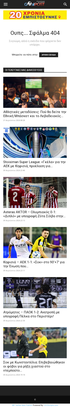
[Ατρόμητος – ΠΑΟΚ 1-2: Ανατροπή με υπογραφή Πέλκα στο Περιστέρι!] (35, 292)
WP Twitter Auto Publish (22, 405)
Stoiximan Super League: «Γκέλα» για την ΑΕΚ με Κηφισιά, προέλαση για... (34, 164)
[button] (5, 4)
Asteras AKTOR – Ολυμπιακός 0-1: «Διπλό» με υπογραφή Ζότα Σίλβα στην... (34, 214)
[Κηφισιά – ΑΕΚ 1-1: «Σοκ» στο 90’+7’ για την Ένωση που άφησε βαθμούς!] (35, 242)
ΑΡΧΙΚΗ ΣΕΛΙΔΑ (49, 55)
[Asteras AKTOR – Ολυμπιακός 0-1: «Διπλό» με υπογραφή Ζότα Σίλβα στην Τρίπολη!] (35, 192)
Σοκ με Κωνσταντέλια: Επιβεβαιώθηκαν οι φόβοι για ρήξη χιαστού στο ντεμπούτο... (34, 366)
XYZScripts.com (51, 405)
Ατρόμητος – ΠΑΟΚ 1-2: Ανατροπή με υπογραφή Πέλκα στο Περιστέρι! (31, 314)
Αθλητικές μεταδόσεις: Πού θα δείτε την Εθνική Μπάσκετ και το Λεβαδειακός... (34, 114)
